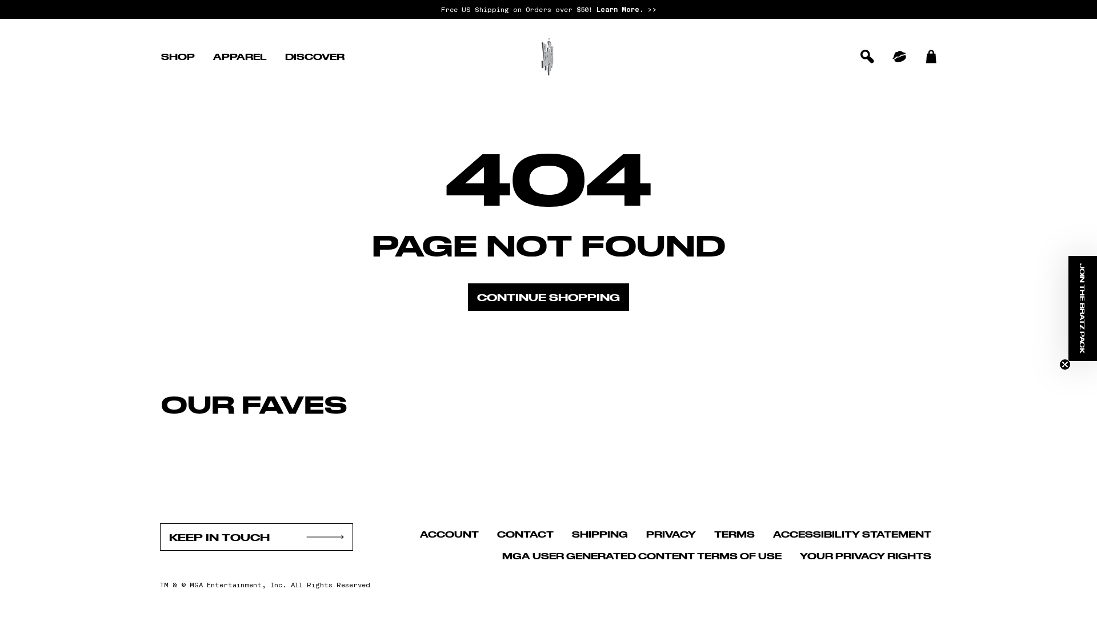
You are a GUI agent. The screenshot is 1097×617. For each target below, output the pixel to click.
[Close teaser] (1065, 364)
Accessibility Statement (852, 534)
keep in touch (219, 537)
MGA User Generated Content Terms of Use (642, 556)
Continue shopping (548, 297)
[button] (178, 56)
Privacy (671, 534)
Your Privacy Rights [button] (865, 556)
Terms (734, 534)
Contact (525, 534)
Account (449, 534)
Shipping (600, 534)
